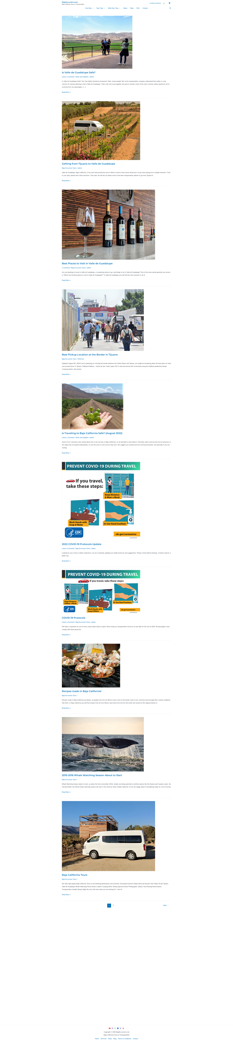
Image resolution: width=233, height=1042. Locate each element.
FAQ (137, 8)
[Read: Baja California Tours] (108, 836)
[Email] (109, 1028)
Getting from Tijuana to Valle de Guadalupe (88, 163)
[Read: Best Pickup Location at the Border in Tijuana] (103, 320)
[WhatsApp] (115, 1028)
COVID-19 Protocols (73, 617)
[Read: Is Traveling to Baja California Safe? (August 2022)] (92, 406)
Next (166, 905)
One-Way (88, 8)
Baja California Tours (74, 874)
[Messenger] (118, 1028)
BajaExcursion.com (70, 2)
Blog (131, 8)
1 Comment (66, 268)
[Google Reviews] (123, 1028)
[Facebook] (120, 1028)
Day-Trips (99, 8)
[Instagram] (112, 1028)
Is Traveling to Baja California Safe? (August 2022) (92, 433)
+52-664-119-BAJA (155, 3)
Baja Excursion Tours (69, 168)
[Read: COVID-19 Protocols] (101, 592)
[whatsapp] (164, 3)
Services (103, 1039)
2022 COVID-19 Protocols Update (81, 544)
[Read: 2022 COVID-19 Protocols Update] (101, 501)
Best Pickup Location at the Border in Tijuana (90, 354)
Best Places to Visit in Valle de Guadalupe (87, 263)
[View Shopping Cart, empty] (169, 3)
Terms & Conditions (124, 1039)
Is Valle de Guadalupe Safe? (78, 72)
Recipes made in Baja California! (81, 691)
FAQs (110, 1039)
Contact (145, 8)
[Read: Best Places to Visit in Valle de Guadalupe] (108, 224)
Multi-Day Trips (113, 8)
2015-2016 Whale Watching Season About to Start (92, 775)
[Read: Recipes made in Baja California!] (91, 665)
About (125, 8)
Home (97, 1039)
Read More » (66, 92)
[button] (92, 8)
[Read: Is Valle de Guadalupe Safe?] (97, 42)
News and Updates (82, 77)
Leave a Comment (68, 77)
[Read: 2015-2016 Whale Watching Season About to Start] (103, 744)
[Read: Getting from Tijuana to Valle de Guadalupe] (101, 130)
